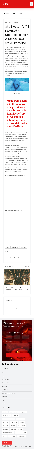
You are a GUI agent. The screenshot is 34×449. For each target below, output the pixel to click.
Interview (4, 386)
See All (27, 266)
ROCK (6, 422)
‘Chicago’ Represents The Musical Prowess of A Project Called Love (17, 289)
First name (8, 333)
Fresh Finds (22, 425)
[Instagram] (8, 446)
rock (7, 247)
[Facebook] (2, 446)
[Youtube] (10, 446)
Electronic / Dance (6, 383)
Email (24, 333)
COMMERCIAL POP (9, 419)
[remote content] (17, 193)
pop (24, 412)
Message (9, 341)
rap (22, 422)
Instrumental (5, 396)
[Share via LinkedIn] (14, 257)
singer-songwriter (21, 432)
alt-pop (6, 429)
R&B (3, 400)
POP (16, 415)
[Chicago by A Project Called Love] (17, 277)
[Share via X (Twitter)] (10, 257)
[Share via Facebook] (6, 257)
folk (5, 436)
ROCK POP (21, 419)
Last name (17, 333)
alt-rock (23, 247)
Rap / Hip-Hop (5, 379)
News (3, 403)
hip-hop (6, 425)
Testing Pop (22, 436)
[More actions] (28, 22)
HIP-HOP (12, 436)
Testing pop (7, 415)
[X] (5, 446)
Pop (3, 372)
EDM (13, 425)
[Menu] (31, 4)
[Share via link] (19, 257)
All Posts (6, 13)
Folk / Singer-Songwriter (8, 393)
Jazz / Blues (5, 389)
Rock (13, 13)
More (20, 13)
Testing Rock (15, 247)
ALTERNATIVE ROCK (17, 429)
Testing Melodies (10, 364)
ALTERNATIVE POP (8, 432)
